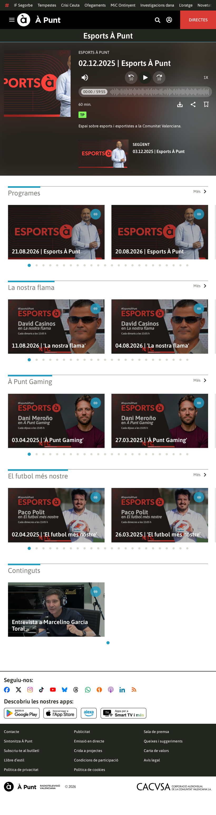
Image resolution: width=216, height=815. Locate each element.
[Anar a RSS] (135, 690)
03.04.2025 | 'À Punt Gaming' (48, 440)
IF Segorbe (23, 5)
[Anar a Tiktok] (42, 690)
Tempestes (47, 5)
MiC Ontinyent (123, 5)
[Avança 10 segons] (159, 77)
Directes (198, 19)
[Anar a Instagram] (31, 690)
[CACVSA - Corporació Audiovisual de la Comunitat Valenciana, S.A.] (174, 787)
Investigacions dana (157, 5)
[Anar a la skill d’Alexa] (89, 713)
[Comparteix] (194, 104)
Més (196, 191)
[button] (29, 265)
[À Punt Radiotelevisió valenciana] (32, 787)
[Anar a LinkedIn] (123, 690)
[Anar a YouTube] (54, 690)
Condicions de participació (96, 760)
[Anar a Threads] (77, 690)
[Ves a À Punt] (39, 19)
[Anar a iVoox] (100, 690)
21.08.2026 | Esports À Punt (46, 251)
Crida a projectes (88, 751)
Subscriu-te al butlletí (21, 751)
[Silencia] (84, 77)
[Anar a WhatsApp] (89, 690)
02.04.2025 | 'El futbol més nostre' (54, 534)
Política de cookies (89, 770)
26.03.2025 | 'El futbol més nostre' (157, 534)
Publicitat (82, 732)
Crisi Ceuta (70, 5)
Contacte (11, 732)
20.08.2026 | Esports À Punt (149, 251)
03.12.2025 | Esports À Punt (159, 151)
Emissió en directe (89, 741)
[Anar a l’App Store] (60, 713)
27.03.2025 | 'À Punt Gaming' (151, 440)
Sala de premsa (156, 732)
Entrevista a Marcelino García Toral (50, 625)
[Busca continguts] (157, 20)
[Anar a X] (19, 690)
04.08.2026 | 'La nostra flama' (152, 345)
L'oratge (186, 5)
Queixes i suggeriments (163, 741)
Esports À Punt (108, 35)
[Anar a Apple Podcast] (112, 690)
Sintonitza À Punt (18, 741)
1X (206, 77)
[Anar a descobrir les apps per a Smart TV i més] (123, 713)
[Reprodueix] (145, 77)
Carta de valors (156, 751)
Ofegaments (95, 5)
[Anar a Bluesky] (66, 690)
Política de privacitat (21, 770)
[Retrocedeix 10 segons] (131, 77)
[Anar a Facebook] (8, 690)
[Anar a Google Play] (22, 713)
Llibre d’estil (14, 760)
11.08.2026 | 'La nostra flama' (49, 345)
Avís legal (152, 760)
